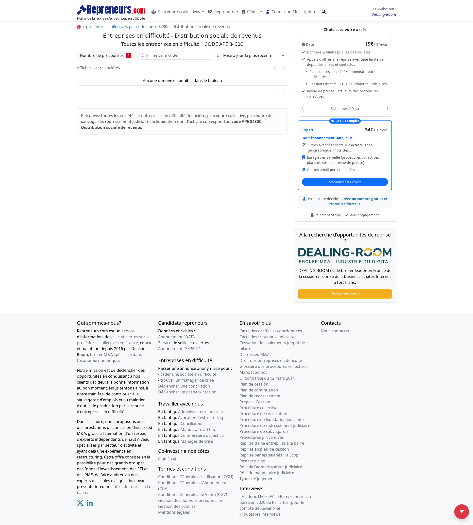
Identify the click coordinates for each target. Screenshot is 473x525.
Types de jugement (257, 478)
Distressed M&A (254, 354)
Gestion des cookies (177, 506)
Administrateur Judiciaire (201, 411)
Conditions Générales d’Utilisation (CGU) (195, 476)
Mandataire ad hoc (198, 429)
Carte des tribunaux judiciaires (267, 336)
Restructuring (252, 461)
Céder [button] (252, 11)
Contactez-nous (345, 294)
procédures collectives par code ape (119, 26)
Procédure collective (258, 407)
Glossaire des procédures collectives (273, 366)
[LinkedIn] (90, 505)
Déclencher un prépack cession (187, 392)
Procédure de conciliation (263, 413)
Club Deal (167, 459)
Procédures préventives (261, 437)
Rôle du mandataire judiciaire (266, 472)
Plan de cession (253, 384)
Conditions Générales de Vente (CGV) (192, 494)
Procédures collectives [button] (179, 11)
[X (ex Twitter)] (80, 505)
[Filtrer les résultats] (461, 511)
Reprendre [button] (224, 11)
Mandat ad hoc (253, 372)
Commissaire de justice (202, 435)
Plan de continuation (258, 390)
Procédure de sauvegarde (263, 431)
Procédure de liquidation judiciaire (271, 419)
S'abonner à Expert (344, 182)
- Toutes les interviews (260, 514)
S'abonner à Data (345, 108)
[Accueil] (79, 26)
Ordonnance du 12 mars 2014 (267, 378)
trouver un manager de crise (187, 380)
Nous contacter (335, 331)
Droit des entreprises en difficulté (270, 360)
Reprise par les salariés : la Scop (269, 455)
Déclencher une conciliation (184, 386)
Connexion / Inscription (292, 11)
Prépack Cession (254, 402)
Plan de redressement (260, 396)
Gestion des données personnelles (190, 500)
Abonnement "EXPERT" (179, 348)
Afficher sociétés (98, 67)
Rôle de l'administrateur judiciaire (270, 467)
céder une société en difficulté (188, 374)
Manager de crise (197, 441)
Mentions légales (174, 512)
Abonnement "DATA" (177, 336)
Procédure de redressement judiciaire (274, 425)
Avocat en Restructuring (200, 417)
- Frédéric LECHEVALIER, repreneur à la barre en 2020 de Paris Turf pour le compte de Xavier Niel (275, 502)
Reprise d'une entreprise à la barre (271, 443)
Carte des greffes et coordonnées (270, 331)
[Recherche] (323, 11)
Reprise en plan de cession (264, 449)
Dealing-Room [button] (384, 14)
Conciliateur (192, 423)
